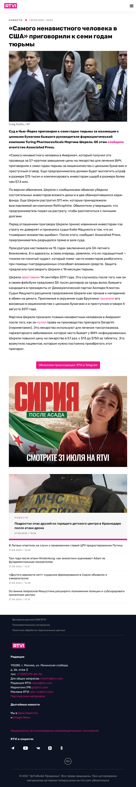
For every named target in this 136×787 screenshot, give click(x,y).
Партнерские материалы (28, 696)
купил (41, 322)
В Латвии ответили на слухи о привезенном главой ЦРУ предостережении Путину (66, 545)
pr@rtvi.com (40, 687)
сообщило (115, 142)
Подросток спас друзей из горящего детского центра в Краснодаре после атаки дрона (68, 526)
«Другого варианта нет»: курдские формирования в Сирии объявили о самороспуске (58, 576)
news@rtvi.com (42, 683)
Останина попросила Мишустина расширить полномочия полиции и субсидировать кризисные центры (67, 592)
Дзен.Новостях (28, 713)
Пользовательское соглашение (31, 624)
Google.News (21, 717)
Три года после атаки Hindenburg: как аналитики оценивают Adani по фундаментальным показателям (57, 560)
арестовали (31, 277)
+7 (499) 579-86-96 (29, 674)
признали (107, 298)
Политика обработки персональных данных (38, 630)
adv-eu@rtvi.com (41, 691)
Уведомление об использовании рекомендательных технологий (54, 730)
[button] (132, 6)
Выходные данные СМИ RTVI (29, 619)
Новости (16, 20)
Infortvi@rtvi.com (51, 678)
